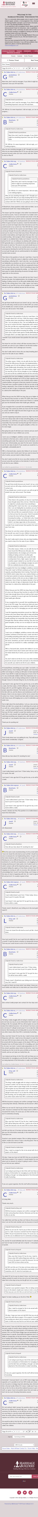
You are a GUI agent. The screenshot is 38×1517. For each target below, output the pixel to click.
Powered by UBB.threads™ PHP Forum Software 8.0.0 (19, 1504)
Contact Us (23, 1448)
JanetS (23, 785)
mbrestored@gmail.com (11, 45)
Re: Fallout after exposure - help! (13, 72)
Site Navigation (33, 3)
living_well (22, 1190)
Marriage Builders (8, 51)
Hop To (10, 1436)
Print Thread (6, 64)
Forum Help (31, 1448)
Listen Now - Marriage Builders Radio (24, 4)
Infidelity (27, 51)
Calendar (19, 56)
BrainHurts (22, 161)
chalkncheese (21, 72)
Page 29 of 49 (6, 68)
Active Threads (28, 56)
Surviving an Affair (13, 52)
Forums (19, 51)
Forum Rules (6, 1448)
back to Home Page (8, 3)
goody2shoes (21, 89)
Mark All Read (15, 1448)
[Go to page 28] (15, 68)
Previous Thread (14, 60)
